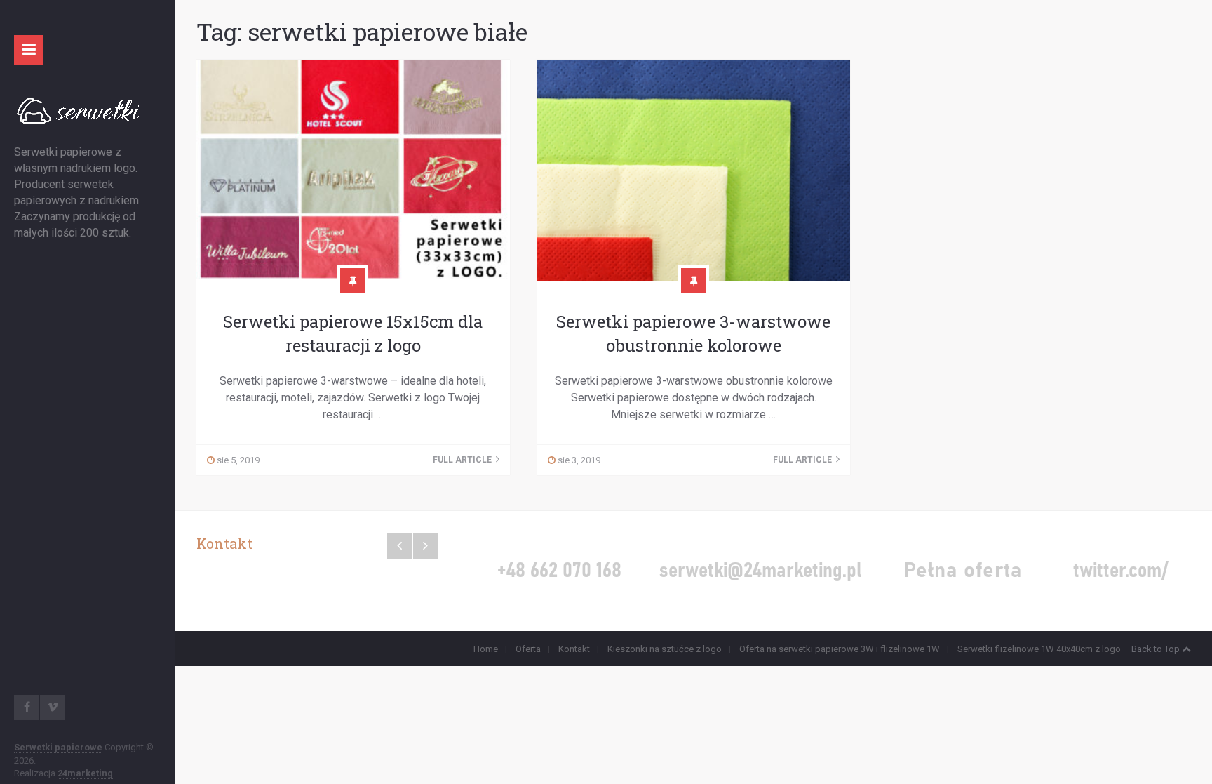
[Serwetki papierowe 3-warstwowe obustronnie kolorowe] (694, 170)
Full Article (463, 460)
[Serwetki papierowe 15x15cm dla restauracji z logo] (353, 170)
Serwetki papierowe (58, 747)
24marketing (85, 773)
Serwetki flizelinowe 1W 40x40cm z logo (1039, 649)
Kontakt (574, 649)
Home (485, 649)
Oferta (528, 649)
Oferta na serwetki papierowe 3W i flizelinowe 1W (839, 649)
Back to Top (1155, 649)
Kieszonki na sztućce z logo (664, 649)
